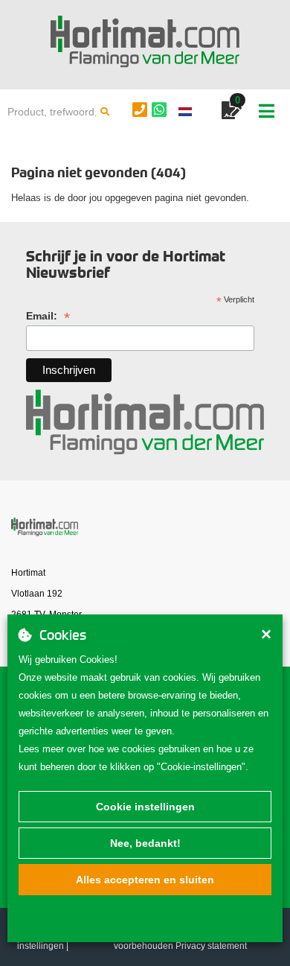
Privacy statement (211, 946)
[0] (232, 113)
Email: (48, 316)
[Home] (145, 42)
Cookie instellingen (145, 807)
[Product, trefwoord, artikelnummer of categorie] (104, 111)
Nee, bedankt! (145, 843)
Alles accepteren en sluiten (145, 880)
